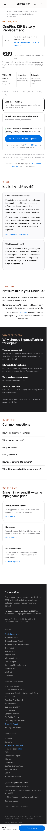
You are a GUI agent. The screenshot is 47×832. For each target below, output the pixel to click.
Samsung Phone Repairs (15, 683)
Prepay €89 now (31, 145)
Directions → (10, 529)
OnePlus (8, 690)
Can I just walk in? (10, 467)
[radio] (23, 104)
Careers (8, 760)
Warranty (8, 777)
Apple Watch (10, 672)
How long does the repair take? (16, 445)
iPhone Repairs (11, 655)
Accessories (10, 714)
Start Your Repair (12, 704)
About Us (9, 756)
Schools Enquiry (12, 731)
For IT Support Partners (15, 738)
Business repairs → (12, 577)
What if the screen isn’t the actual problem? (21, 482)
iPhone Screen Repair (14, 659)
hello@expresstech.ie (24, 629)
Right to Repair (13, 766)
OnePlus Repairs (19, 11)
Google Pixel (10, 686)
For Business (10, 721)
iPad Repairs (10, 666)
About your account (13, 794)
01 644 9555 (9, 629)
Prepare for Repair (12, 773)
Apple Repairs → (12, 652)
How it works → (11, 553)
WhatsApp (8, 632)
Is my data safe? (9, 460)
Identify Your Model (13, 745)
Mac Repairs (10, 669)
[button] (42, 4)
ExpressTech (23, 3)
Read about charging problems (16, 234)
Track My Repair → (13, 742)
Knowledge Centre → (14, 763)
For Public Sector (12, 735)
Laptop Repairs (11, 679)
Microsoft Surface (12, 676)
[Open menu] (5, 4)
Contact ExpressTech (14, 784)
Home (9, 11)
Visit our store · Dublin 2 (15, 707)
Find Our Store (11, 787)
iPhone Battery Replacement (17, 662)
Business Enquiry (12, 725)
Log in (7, 790)
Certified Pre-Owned (14, 718)
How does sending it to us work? (17, 474)
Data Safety (9, 780)
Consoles (9, 693)
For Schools (10, 728)
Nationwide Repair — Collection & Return (22, 711)
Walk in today (31, 828)
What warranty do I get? (13, 452)
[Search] (34, 4)
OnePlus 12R (23, 14)
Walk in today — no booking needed (23, 139)
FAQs (7, 770)
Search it (23, 312)
